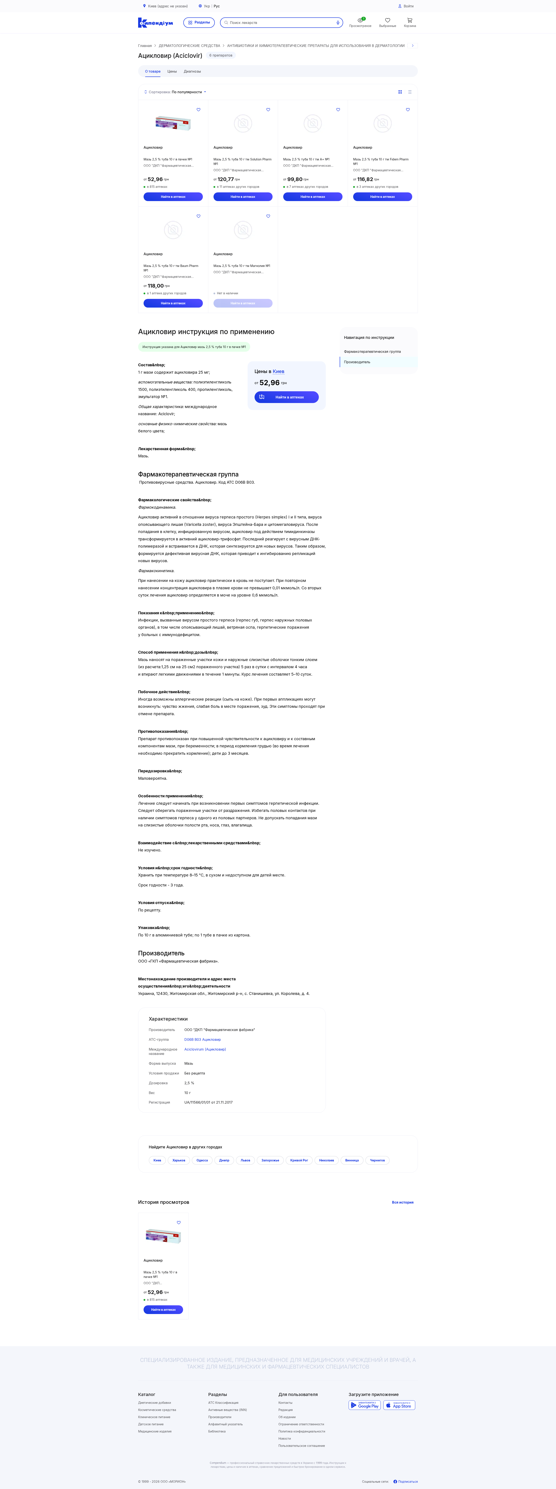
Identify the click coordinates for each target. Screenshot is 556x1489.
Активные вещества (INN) (227, 1410)
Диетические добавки (154, 1402)
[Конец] (412, 45)
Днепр (224, 1160)
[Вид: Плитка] (400, 92)
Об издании (287, 1417)
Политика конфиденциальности (301, 1431)
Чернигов (377, 1160)
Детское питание (151, 1424)
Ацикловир (153, 147)
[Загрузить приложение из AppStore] (399, 1405)
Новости (284, 1438)
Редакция (285, 1410)
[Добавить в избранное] (198, 109)
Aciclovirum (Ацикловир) (205, 1049)
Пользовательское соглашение (301, 1445)
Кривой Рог (299, 1160)
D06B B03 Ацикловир (202, 1039)
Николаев (326, 1160)
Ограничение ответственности (301, 1424)
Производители (219, 1417)
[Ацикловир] (173, 123)
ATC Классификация (223, 1402)
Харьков (178, 1160)
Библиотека (217, 1431)
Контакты (285, 1402)
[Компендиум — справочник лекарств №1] (155, 22)
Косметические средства (157, 1410)
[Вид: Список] (409, 92)
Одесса (202, 1160)
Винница (352, 1160)
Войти (409, 6)
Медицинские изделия (155, 1431)
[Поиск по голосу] (338, 22)
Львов (245, 1160)
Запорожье (270, 1160)
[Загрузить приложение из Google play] (365, 1405)
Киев (157, 1160)
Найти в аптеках (173, 196)
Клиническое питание (154, 1417)
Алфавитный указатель (225, 1424)
